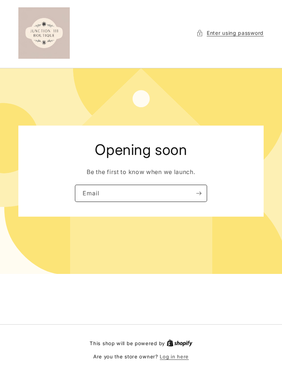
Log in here (174, 356)
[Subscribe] (199, 193)
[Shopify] (179, 343)
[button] (230, 32)
